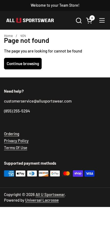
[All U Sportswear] (30, 20)
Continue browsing (23, 63)
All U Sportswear (50, 194)
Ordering (11, 133)
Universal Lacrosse (42, 200)
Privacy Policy (16, 140)
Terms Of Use (15, 147)
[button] (78, 20)
